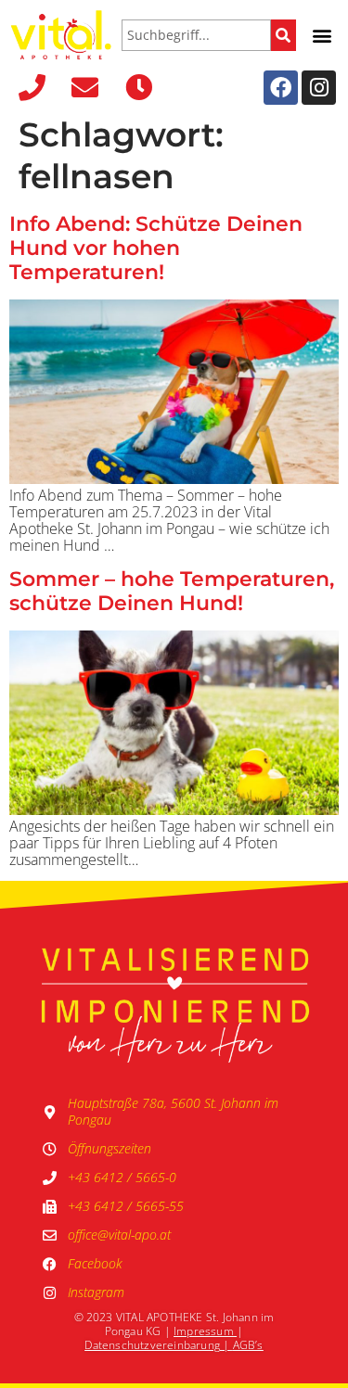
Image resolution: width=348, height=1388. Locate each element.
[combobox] (196, 35)
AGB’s (248, 1345)
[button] (321, 34)
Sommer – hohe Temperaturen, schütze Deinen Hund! (171, 591)
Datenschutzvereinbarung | (158, 1345)
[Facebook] (281, 87)
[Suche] (283, 35)
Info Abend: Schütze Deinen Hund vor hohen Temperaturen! (156, 248)
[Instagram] (319, 87)
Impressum (204, 1331)
